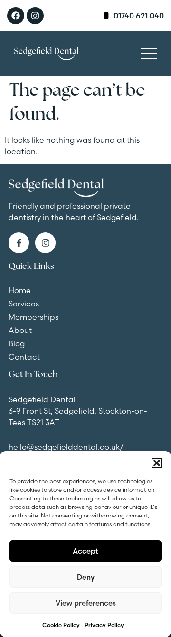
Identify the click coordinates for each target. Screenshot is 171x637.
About (20, 330)
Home (20, 290)
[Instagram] (35, 15)
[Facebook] (15, 15)
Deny (86, 577)
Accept (85, 550)
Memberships (33, 317)
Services (24, 303)
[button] (157, 463)
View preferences (86, 603)
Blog (17, 343)
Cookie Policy (61, 624)
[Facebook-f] (19, 242)
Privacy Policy (104, 624)
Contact (24, 356)
